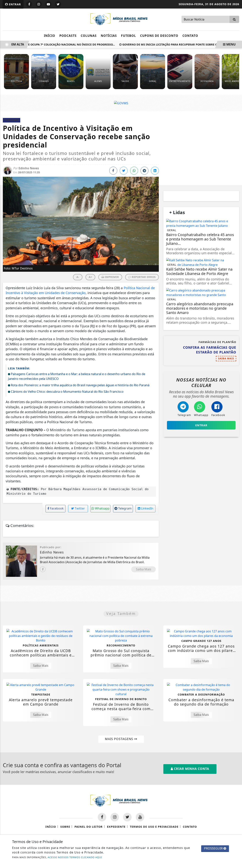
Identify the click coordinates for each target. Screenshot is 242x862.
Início (49, 36)
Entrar (14, 4)
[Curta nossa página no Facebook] (102, 817)
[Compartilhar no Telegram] (144, 171)
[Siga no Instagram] (39, 4)
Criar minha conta (191, 769)
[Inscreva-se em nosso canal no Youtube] (140, 817)
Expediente (116, 826)
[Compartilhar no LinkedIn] (155, 171)
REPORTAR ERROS (143, 277)
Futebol (128, 36)
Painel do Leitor (88, 826)
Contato (190, 36)
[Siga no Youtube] (48, 4)
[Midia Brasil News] (121, 19)
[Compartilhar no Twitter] (124, 171)
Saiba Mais (143, 569)
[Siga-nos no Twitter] (127, 817)
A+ (90, 277)
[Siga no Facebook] (29, 4)
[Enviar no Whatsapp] (134, 171)
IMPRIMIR (111, 277)
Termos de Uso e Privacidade (154, 826)
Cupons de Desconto (159, 36)
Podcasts (68, 36)
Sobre (65, 826)
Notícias (109, 36)
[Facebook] (43, 569)
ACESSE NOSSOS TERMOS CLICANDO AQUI (75, 857)
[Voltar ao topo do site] (236, 517)
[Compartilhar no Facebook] (113, 171)
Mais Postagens (119, 739)
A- (77, 277)
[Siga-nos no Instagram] (114, 817)
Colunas (89, 36)
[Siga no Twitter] (58, 4)
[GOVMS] (121, 103)
